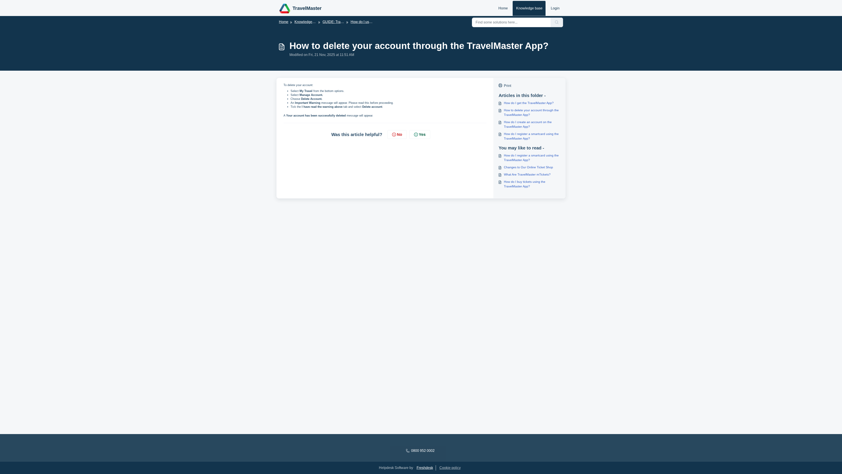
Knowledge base (529, 8)
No (399, 134)
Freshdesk (425, 468)
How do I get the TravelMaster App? (529, 103)
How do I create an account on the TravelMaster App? (528, 124)
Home (503, 8)
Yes (422, 134)
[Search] (557, 22)
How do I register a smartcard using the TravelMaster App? (531, 136)
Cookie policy (450, 468)
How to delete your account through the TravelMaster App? (531, 112)
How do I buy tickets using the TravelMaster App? (524, 184)
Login (555, 8)
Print (507, 86)
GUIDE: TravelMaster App (343, 22)
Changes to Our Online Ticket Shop (528, 167)
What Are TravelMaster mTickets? (527, 174)
